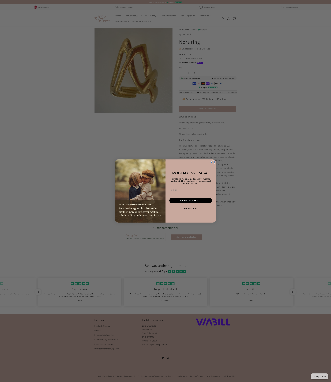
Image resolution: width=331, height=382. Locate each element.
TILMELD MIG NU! (190, 200)
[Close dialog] (213, 162)
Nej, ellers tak (191, 208)
